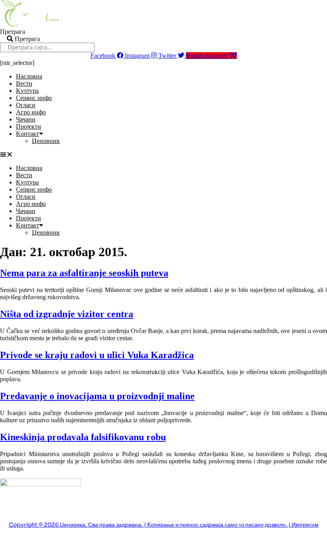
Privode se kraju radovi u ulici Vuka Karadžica (97, 355)
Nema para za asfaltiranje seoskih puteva (84, 273)
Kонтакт (27, 133)
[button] (163, 154)
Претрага (12, 31)
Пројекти (28, 126)
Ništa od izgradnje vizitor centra (66, 314)
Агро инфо (31, 112)
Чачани (25, 119)
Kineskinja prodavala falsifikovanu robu (83, 437)
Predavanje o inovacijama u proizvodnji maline (97, 396)
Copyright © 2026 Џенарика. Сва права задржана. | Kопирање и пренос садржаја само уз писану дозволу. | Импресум (164, 524)
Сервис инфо (34, 97)
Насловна (29, 76)
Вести (24, 83)
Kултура (27, 90)
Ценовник (46, 140)
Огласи (25, 105)
